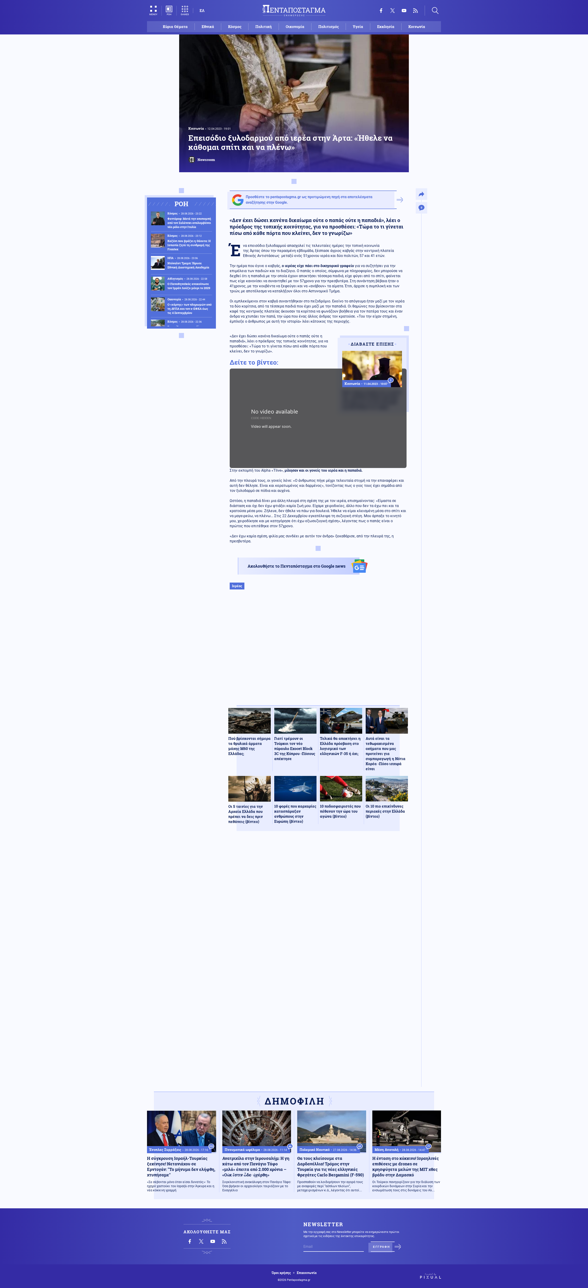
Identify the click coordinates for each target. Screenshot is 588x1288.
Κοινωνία (416, 26)
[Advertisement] (318, 652)
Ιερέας (237, 586)
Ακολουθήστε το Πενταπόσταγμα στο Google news (296, 566)
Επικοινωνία (307, 1273)
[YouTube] (404, 10)
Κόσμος (234, 26)
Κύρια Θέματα (175, 26)
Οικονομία (295, 26)
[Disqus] (318, 901)
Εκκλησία (385, 26)
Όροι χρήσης (281, 1273)
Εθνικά (208, 26)
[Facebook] (381, 10)
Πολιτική (263, 26)
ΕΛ (202, 10)
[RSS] (415, 10)
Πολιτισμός (328, 26)
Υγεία (358, 26)
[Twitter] (392, 10)
